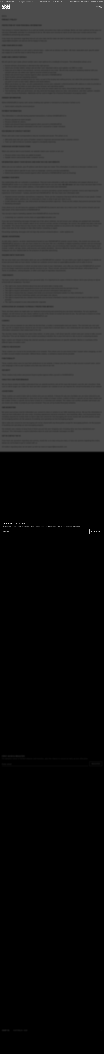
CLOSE (99, 7)
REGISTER (95, 531)
